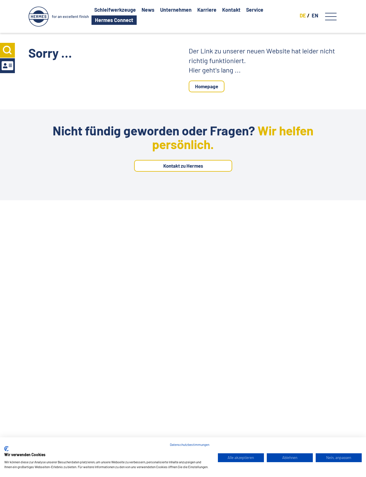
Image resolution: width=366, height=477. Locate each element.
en (315, 16)
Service (254, 10)
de (303, 16)
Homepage (206, 86)
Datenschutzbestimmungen (189, 444)
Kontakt (231, 10)
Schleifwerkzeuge (115, 10)
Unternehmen (176, 10)
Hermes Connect (114, 20)
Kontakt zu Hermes (183, 166)
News (148, 10)
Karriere (206, 10)
